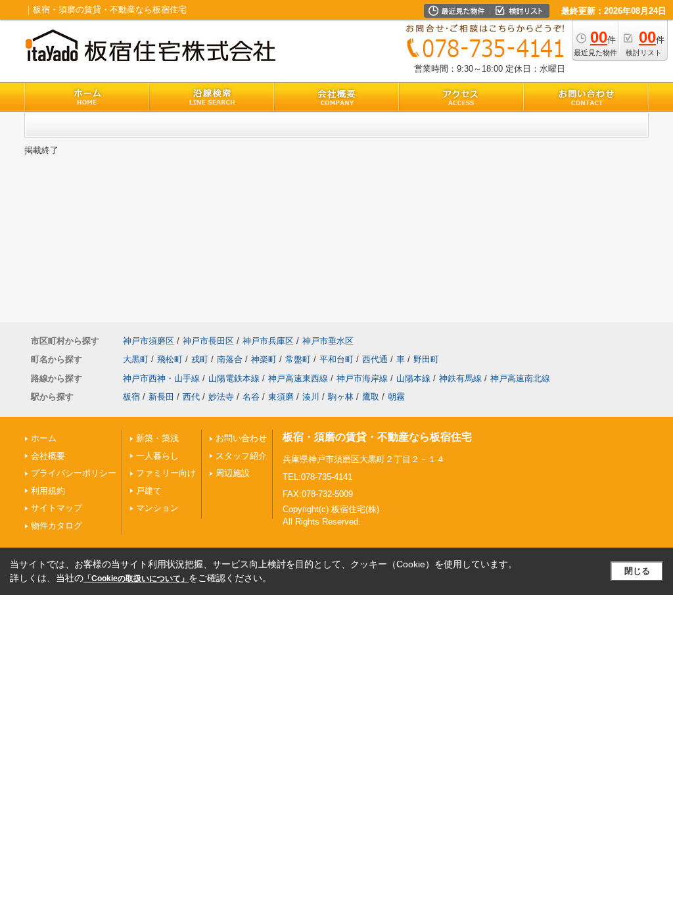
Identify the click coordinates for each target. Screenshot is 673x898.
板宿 (131, 397)
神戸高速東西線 (298, 378)
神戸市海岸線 (362, 378)
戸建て (149, 491)
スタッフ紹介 (241, 456)
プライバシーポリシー (73, 473)
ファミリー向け (166, 473)
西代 (191, 397)
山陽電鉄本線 (234, 378)
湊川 (310, 397)
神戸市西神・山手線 (161, 378)
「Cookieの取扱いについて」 (136, 578)
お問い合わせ (241, 438)
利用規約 (48, 491)
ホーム (44, 438)
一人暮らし (157, 456)
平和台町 (336, 359)
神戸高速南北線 (520, 378)
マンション (157, 508)
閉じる (637, 571)
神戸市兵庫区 (268, 341)
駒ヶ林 (341, 397)
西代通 (375, 359)
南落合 (230, 359)
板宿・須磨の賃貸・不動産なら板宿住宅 (377, 436)
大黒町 (136, 359)
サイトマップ (56, 508)
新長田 (161, 397)
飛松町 (170, 359)
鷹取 (370, 397)
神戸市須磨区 (148, 341)
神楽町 (264, 359)
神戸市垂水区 (328, 341)
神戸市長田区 (208, 341)
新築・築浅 (157, 438)
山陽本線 (413, 378)
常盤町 (298, 359)
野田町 (426, 359)
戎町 (199, 359)
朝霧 (396, 397)
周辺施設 (233, 473)
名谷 (251, 397)
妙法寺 (221, 397)
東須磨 (281, 397)
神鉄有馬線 (460, 378)
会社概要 (48, 456)
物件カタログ (56, 526)
